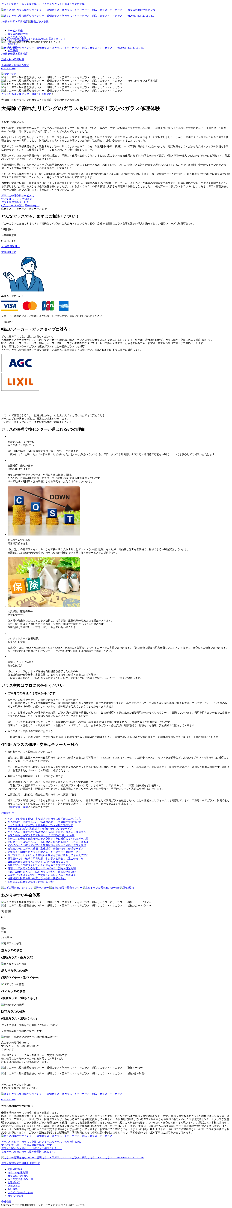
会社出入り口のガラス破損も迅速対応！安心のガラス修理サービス (45, 848)
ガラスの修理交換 (18, 34)
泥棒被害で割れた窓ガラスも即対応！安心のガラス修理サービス (44, 852)
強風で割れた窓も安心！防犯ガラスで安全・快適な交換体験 (42, 871)
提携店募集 (14, 1185)
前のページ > (32, 205)
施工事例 (13, 50)
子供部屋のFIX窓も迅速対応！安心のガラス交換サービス (40, 828)
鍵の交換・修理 (19, 807)
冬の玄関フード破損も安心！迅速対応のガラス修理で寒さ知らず (44, 822)
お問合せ (13, 44)
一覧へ (20, 205)
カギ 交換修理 (15, 1195)
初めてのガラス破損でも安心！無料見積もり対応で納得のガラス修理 (47, 845)
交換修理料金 (15, 1169)
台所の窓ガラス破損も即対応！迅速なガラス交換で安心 (39, 865)
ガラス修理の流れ (18, 1176)
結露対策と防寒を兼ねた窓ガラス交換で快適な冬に (37, 878)
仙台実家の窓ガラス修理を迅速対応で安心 (32, 881)
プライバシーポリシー (20, 1192)
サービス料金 (15, 30)
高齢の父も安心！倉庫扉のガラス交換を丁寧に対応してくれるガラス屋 (48, 838)
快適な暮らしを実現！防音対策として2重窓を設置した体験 (41, 835)
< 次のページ (9, 205)
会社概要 (13, 1189)
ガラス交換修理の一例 (20, 1179)
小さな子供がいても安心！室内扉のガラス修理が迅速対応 (40, 825)
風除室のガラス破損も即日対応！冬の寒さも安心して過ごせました (45, 858)
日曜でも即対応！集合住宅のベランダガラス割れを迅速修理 (42, 868)
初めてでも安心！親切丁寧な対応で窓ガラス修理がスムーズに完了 (45, 818)
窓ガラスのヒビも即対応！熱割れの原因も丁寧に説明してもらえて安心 (48, 855)
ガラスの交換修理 (18, 1172)
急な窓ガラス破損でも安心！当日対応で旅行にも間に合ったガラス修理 (48, 842)
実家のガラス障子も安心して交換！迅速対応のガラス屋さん (42, 875)
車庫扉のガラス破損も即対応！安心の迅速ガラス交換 (38, 862)
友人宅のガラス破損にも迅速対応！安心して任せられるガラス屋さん (47, 832)
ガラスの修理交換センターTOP (18, 94)
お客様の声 (45, 94)
